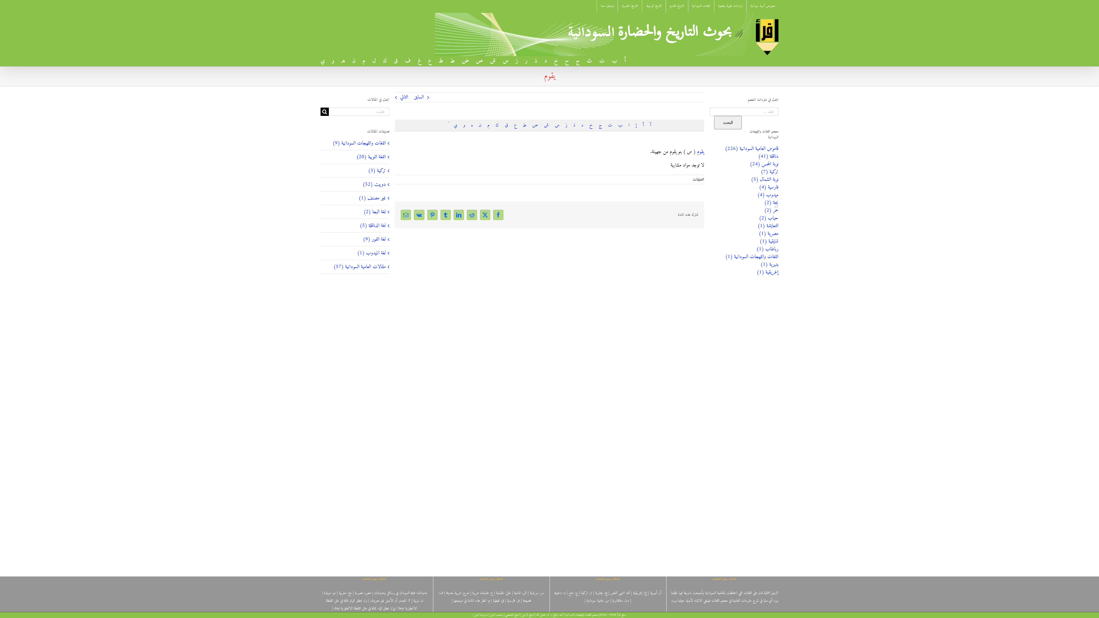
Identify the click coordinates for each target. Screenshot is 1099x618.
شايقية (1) (769, 241)
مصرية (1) (768, 233)
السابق (419, 97)
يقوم (700, 151)
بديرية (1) (769, 264)
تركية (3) (377, 171)
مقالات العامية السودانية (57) (359, 267)
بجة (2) (771, 202)
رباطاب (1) (767, 249)
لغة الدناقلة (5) (373, 225)
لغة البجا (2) (374, 212)
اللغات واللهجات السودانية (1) (751, 256)
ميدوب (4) (767, 195)
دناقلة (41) (768, 156)
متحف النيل (496, 615)
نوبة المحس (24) (764, 164)
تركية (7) (769, 171)
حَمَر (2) (771, 210)
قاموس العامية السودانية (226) (751, 148)
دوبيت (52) (374, 184)
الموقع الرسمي (528, 615)
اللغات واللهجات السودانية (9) (359, 143)
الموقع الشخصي (512, 615)
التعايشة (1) (768, 225)
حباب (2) (768, 218)
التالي (404, 97)
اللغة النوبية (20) (371, 157)
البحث (728, 122)
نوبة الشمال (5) (764, 179)
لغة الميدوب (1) (371, 253)
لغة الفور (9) (374, 239)
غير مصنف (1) (372, 198)
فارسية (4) (768, 187)
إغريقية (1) (767, 272)
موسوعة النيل (481, 615)
